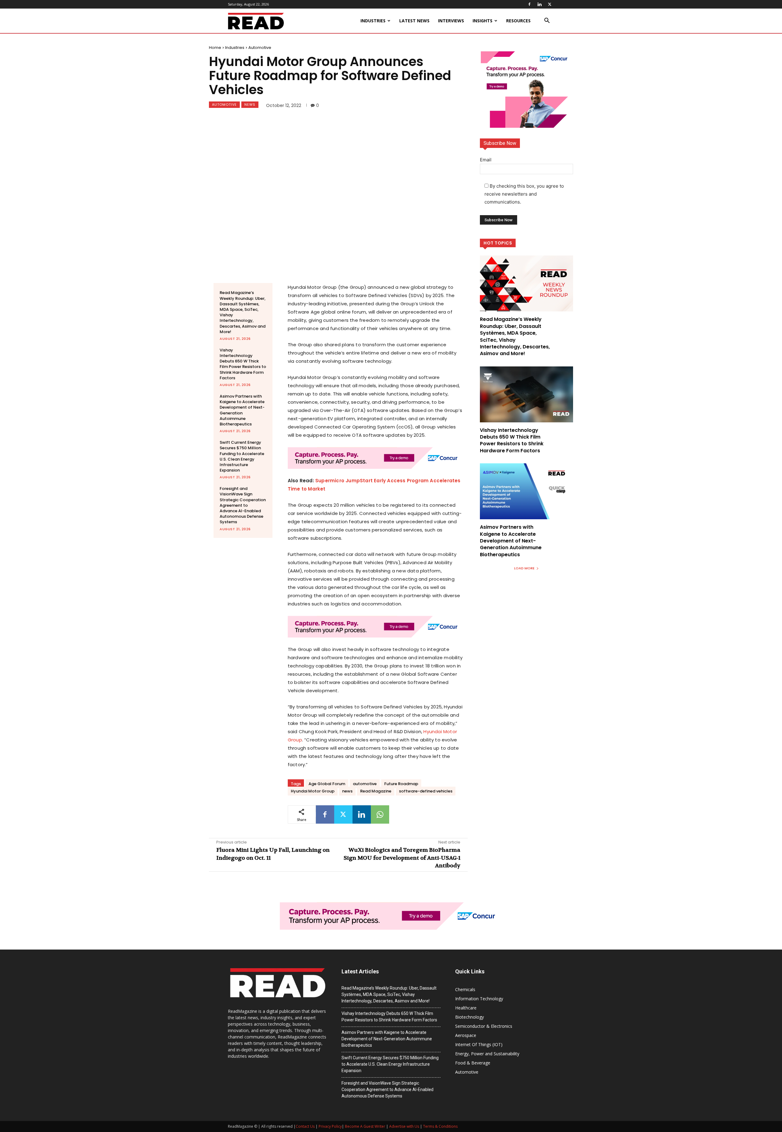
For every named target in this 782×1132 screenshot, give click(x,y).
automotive (365, 784)
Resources (518, 21)
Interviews (451, 21)
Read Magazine (375, 791)
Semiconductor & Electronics (483, 1026)
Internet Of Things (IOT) (478, 1044)
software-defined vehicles (425, 791)
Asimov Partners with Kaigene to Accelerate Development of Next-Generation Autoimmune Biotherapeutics (242, 410)
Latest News (414, 21)
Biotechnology (469, 1017)
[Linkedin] (539, 4)
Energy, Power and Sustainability (487, 1054)
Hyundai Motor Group (312, 791)
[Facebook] (529, 4)
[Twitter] (549, 4)
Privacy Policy (330, 1126)
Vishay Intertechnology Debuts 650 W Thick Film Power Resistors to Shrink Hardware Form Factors (243, 364)
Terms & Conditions (440, 1126)
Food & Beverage (472, 1063)
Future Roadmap (401, 784)
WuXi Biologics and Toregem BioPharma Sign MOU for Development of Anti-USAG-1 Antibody (402, 858)
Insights (482, 21)
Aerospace (465, 1035)
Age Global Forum (327, 784)
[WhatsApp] (380, 814)
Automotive (259, 47)
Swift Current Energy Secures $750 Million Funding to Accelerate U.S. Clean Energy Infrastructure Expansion (242, 456)
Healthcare (466, 1008)
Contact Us (305, 1126)
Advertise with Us (404, 1126)
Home (215, 47)
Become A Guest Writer (365, 1126)
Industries (373, 21)
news (347, 791)
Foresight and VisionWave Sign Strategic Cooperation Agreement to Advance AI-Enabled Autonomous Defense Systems (243, 505)
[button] (546, 21)
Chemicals (465, 989)
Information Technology (479, 999)
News (249, 104)
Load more (524, 568)
